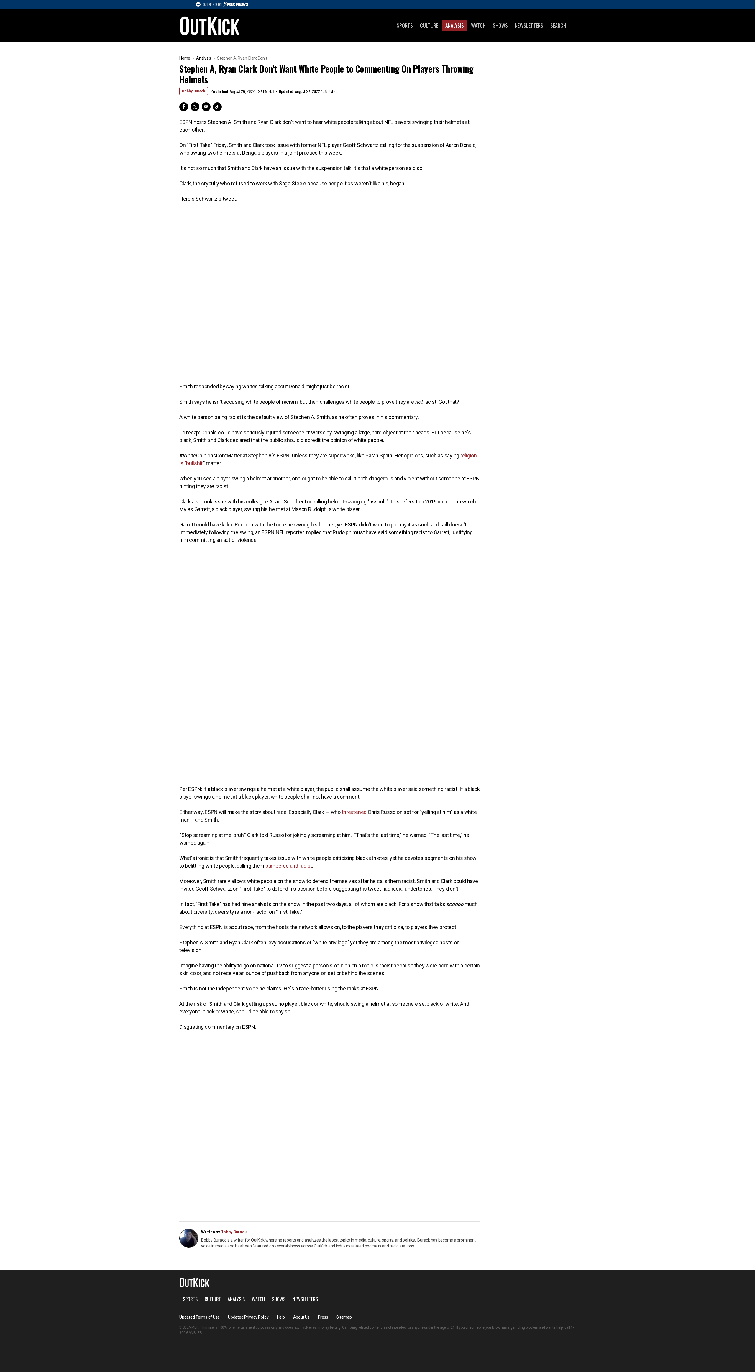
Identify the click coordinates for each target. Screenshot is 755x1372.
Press (323, 1317)
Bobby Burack (193, 91)
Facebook (183, 106)
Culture (429, 25)
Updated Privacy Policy (248, 1317)
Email (206, 106)
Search (558, 25)
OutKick (210, 25)
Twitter (195, 106)
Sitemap (344, 1317)
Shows (500, 25)
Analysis (454, 25)
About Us (301, 1317)
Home (184, 58)
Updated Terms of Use (199, 1317)
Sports (405, 25)
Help (281, 1317)
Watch (478, 25)
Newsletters (529, 25)
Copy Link (217, 106)
